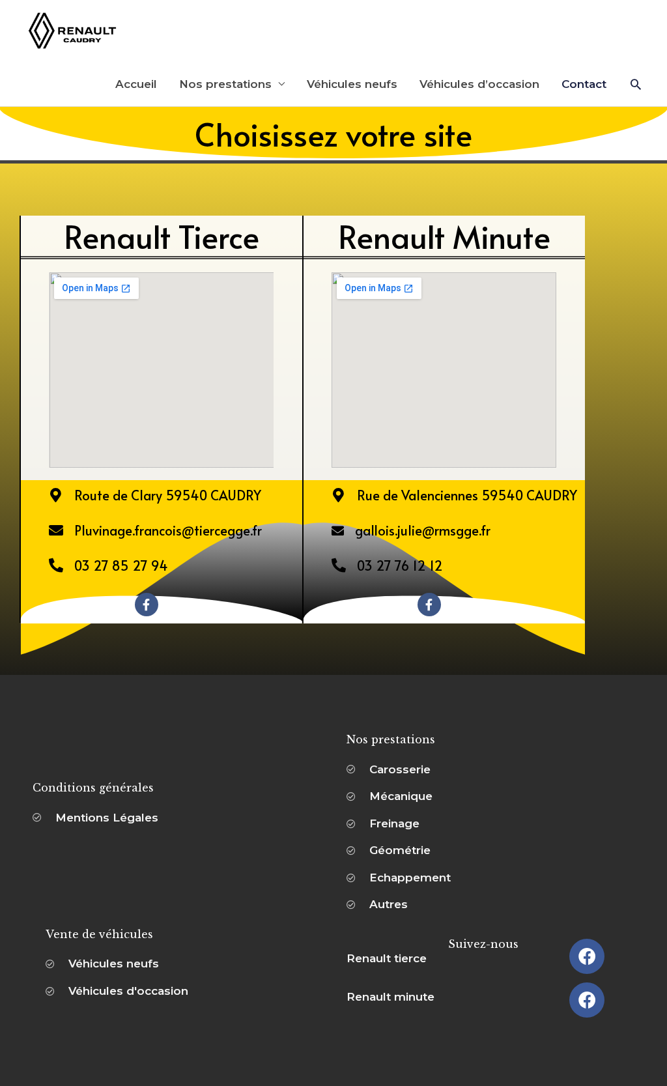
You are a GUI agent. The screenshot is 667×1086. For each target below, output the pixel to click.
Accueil (136, 84)
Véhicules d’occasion (479, 84)
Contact (583, 84)
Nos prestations (225, 84)
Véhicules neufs (352, 84)
